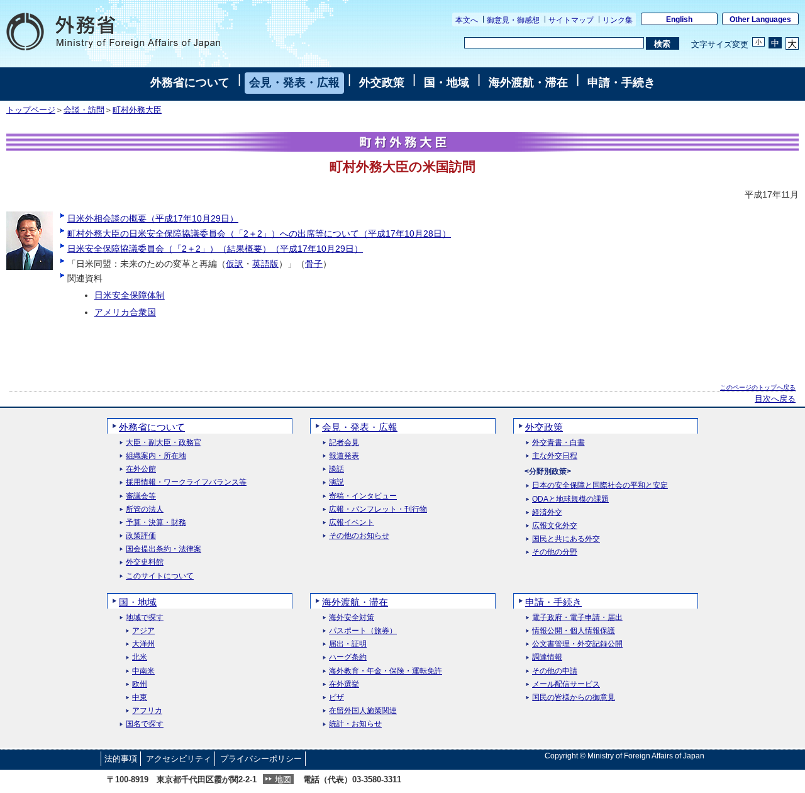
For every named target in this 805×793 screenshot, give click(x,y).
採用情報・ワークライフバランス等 (186, 482)
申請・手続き (621, 82)
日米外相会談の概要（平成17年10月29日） (152, 218)
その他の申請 (554, 671)
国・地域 (446, 82)
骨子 (314, 264)
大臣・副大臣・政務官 (163, 443)
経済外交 (547, 513)
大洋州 (143, 644)
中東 (139, 698)
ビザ (336, 698)
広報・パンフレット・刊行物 (378, 509)
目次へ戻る (775, 399)
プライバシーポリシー (261, 758)
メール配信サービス (566, 684)
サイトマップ (571, 20)
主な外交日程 (554, 456)
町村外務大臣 (137, 110)
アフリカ (147, 711)
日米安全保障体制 (129, 295)
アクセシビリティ (178, 758)
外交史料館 (145, 562)
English (679, 19)
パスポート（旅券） (363, 631)
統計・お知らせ (355, 724)
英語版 (265, 264)
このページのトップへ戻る (758, 387)
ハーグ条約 (348, 657)
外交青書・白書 (558, 443)
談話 (336, 469)
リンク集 (617, 20)
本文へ (466, 20)
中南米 (143, 671)
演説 (336, 482)
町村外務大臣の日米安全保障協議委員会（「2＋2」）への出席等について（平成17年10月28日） (259, 233)
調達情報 (547, 657)
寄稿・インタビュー (363, 496)
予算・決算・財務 (156, 523)
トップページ (30, 110)
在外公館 (141, 469)
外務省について (190, 82)
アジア (143, 631)
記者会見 (344, 443)
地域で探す (145, 618)
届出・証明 (348, 644)
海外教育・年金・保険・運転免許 (385, 671)
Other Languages (760, 19)
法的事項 (120, 758)
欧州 (139, 684)
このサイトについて (160, 576)
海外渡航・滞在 (528, 82)
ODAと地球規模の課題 (570, 499)
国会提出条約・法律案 (163, 549)
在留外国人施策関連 (363, 711)
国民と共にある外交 (566, 539)
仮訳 (234, 264)
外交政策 (381, 82)
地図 (283, 779)
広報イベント (351, 523)
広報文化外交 (554, 526)
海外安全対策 (351, 618)
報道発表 (344, 456)
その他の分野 (554, 552)
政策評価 (141, 536)
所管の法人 (145, 509)
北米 (139, 657)
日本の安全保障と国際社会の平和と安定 (600, 485)
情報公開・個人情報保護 (573, 631)
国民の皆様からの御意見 (573, 698)
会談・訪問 (84, 110)
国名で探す (145, 724)
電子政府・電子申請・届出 (577, 618)
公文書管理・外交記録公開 (577, 644)
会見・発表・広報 (294, 82)
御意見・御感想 (513, 20)
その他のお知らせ (359, 536)
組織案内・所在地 (156, 456)
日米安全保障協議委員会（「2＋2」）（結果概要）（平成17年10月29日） (215, 249)
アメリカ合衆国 (125, 312)
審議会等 (141, 496)
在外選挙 (344, 684)
